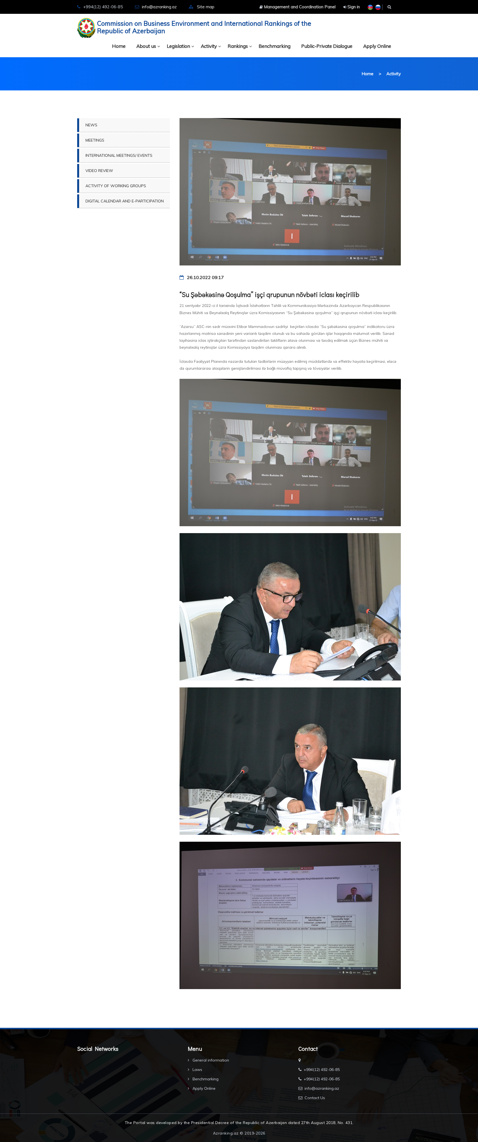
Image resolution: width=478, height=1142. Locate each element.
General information (210, 1060)
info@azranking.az (159, 6)
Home (119, 46)
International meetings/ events (118, 155)
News (91, 124)
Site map (205, 6)
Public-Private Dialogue (326, 46)
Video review (99, 170)
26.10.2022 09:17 (205, 277)
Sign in (353, 6)
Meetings (94, 140)
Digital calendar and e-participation (124, 201)
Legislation (178, 46)
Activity (209, 46)
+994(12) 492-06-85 (322, 1069)
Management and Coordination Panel (299, 6)
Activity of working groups (115, 185)
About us (146, 46)
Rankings (238, 46)
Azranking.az (226, 1133)
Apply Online (377, 46)
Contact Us (315, 1097)
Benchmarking (274, 46)
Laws (196, 1069)
